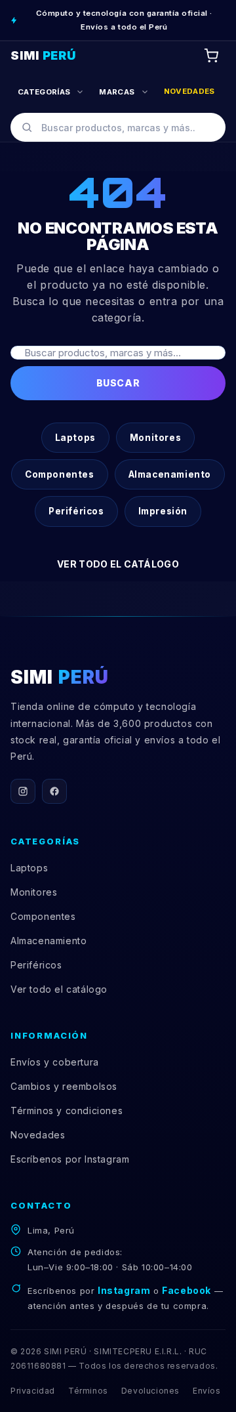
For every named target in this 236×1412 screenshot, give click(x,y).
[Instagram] (22, 791)
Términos (88, 1391)
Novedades (37, 1134)
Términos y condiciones (66, 1110)
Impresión (162, 511)
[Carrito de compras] (211, 55)
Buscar (118, 382)
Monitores (155, 437)
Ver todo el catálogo (118, 564)
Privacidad (32, 1391)
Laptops (75, 437)
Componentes (59, 474)
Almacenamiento (169, 474)
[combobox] (118, 127)
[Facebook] (54, 791)
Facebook (186, 1290)
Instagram (124, 1290)
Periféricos (76, 511)
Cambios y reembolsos (63, 1086)
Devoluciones (150, 1391)
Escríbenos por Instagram (69, 1159)
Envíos (207, 1391)
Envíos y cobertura (54, 1062)
